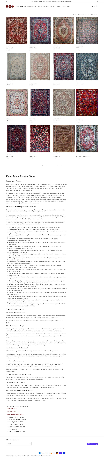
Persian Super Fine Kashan (11, 154)
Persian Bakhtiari (32, 154)
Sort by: (75, 14)
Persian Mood (55, 82)
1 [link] (42, 166)
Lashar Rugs (11, 455)
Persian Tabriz (9, 82)
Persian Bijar (55, 46)
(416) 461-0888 (11, 411)
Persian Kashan (32, 46)
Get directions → (12, 408)
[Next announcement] (97, 1)
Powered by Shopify (19, 455)
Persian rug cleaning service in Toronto (40, 369)
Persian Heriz (8, 46)
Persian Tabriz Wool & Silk (58, 118)
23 (57, 166)
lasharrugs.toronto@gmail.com (15, 414)
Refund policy (27, 455)
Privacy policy (34, 455)
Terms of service (41, 455)
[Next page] (61, 166)
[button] (21, 6)
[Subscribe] (29, 443)
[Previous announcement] (6, 1)
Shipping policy (49, 455)
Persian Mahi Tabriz (57, 154)
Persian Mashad (32, 118)
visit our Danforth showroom (17, 400)
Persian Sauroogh (79, 46)
